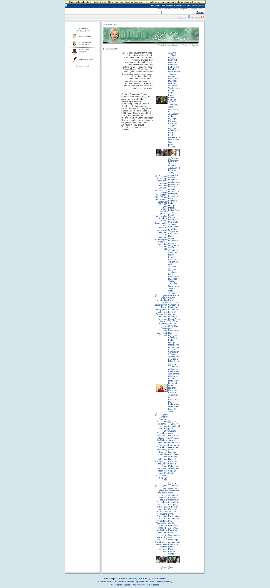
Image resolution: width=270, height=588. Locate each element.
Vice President (120, 579)
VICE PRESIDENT (168, 6)
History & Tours (177, 9)
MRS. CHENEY (192, 6)
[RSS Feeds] (202, 18)
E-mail (191, 9)
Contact (159, 582)
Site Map (155, 585)
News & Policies (159, 579)
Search (127, 585)
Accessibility (116, 585)
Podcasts (182, 18)
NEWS (201, 6)
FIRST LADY (181, 6)
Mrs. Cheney (113, 24)
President (108, 579)
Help (148, 585)
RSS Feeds (196, 18)
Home (105, 24)
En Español (199, 9)
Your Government (163, 9)
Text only (168, 582)
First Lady (133, 579)
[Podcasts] (189, 18)
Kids (186, 9)
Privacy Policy (138, 585)
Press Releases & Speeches (169, 45)
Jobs (152, 582)
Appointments (142, 582)
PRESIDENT (155, 6)
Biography (195, 45)
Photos (185, 45)
